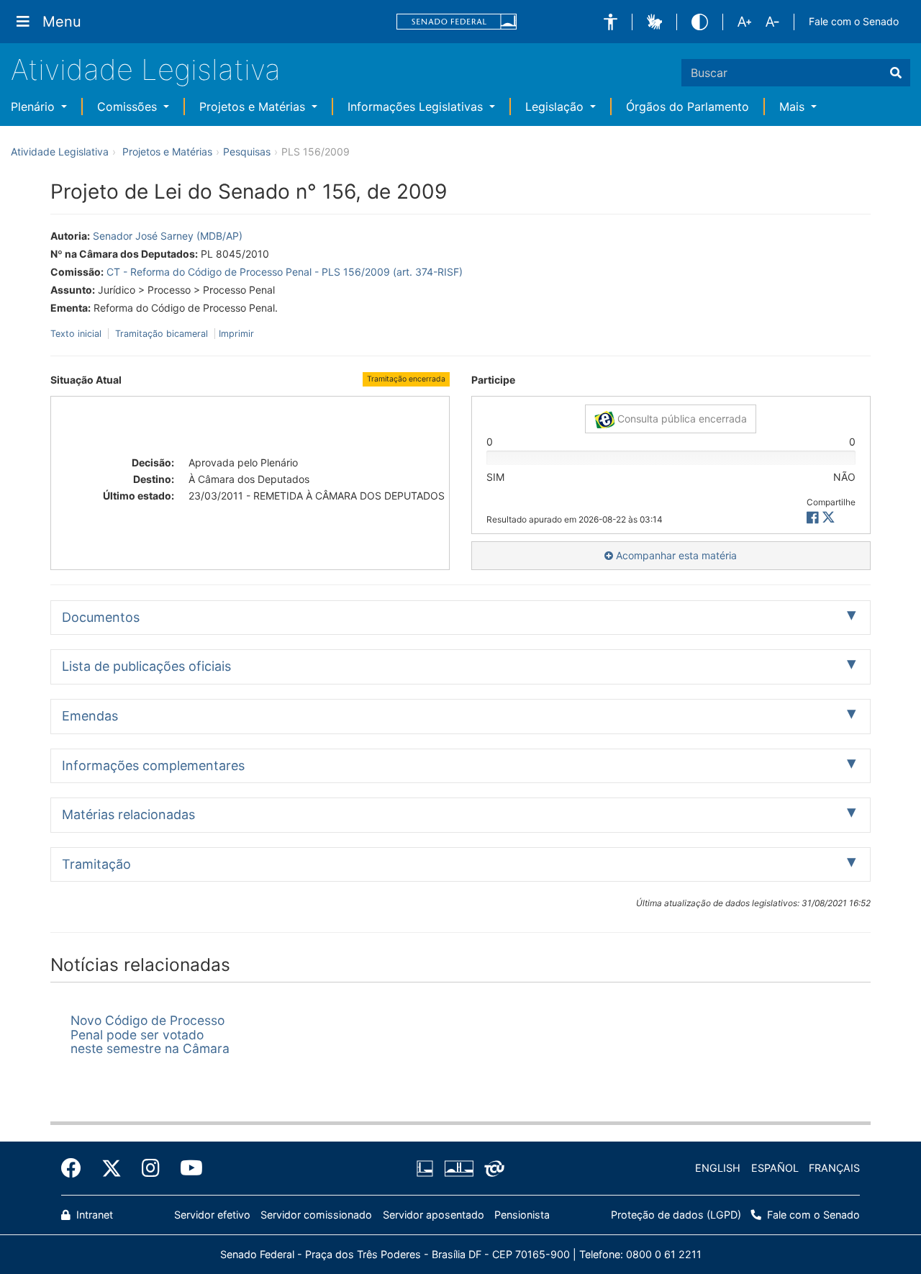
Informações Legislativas (417, 106)
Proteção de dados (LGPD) (676, 1215)
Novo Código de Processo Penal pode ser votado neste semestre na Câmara (150, 1034)
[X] (828, 518)
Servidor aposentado (433, 1215)
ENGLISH (717, 1168)
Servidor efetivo (212, 1215)
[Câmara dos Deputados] (427, 1169)
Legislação (556, 106)
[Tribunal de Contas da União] (491, 1169)
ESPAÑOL (775, 1168)
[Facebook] (76, 1168)
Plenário (34, 106)
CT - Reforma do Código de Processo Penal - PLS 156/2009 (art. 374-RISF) (284, 272)
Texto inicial (77, 333)
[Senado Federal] (456, 22)
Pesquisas (247, 151)
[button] (610, 22)
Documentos (101, 617)
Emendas (90, 715)
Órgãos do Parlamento (687, 106)
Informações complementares (153, 765)
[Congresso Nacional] (458, 1169)
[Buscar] (895, 73)
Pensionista (522, 1215)
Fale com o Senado (854, 21)
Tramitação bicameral (161, 333)
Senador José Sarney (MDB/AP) (167, 236)
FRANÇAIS (834, 1168)
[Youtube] (186, 1168)
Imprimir (236, 333)
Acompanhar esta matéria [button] (675, 555)
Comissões (128, 106)
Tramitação (96, 864)
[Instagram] (151, 1168)
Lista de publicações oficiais (146, 666)
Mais (793, 106)
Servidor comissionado (316, 1215)
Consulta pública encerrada (680, 418)
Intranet (93, 1215)
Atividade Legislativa (146, 69)
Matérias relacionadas (128, 814)
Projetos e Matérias (254, 106)
